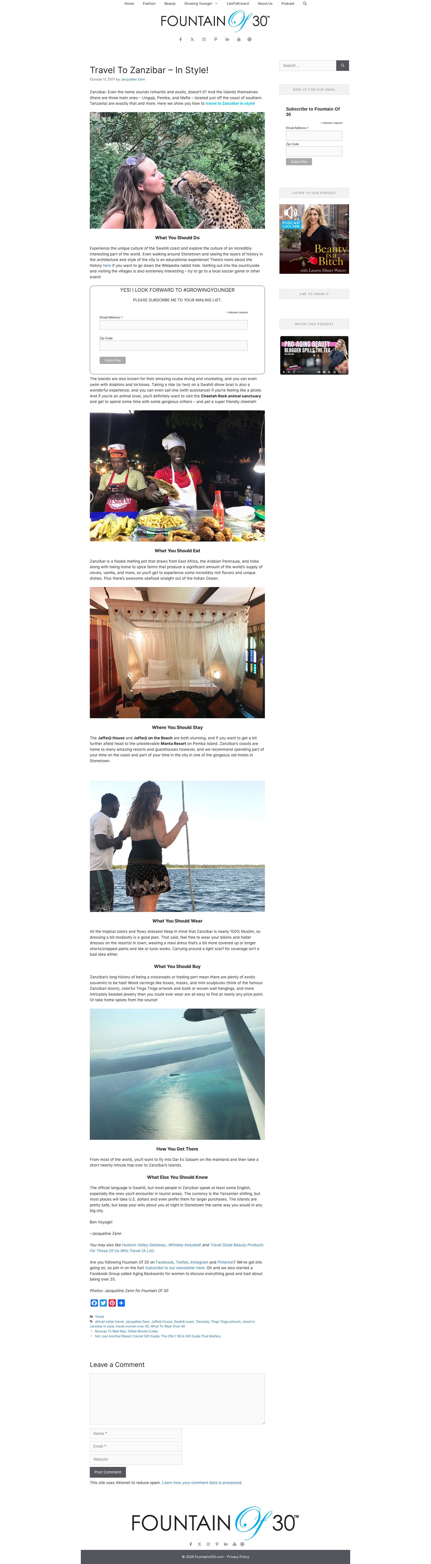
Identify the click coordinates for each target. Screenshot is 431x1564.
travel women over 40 (132, 1326)
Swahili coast (184, 1321)
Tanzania (202, 1321)
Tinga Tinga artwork (226, 1321)
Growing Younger (198, 3)
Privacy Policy (238, 1557)
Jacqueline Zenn (137, 1321)
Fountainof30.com (209, 1557)
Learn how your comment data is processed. (202, 1482)
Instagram (199, 1262)
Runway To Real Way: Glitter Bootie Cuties (126, 1331)
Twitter (182, 1262)
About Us (265, 3)
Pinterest (226, 1262)
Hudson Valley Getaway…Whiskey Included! (161, 1245)
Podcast (287, 3)
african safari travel (109, 1321)
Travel (99, 1316)
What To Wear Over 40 (168, 1326)
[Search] (342, 65)
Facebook (165, 1262)
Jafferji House (161, 1321)
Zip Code (106, 338)
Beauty (170, 3)
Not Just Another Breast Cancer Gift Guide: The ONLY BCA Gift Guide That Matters (158, 1336)
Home (129, 3)
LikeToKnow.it (238, 3)
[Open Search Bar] (305, 3)
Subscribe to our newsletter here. (175, 1268)
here (107, 265)
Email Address (111, 317)
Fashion (149, 3)
